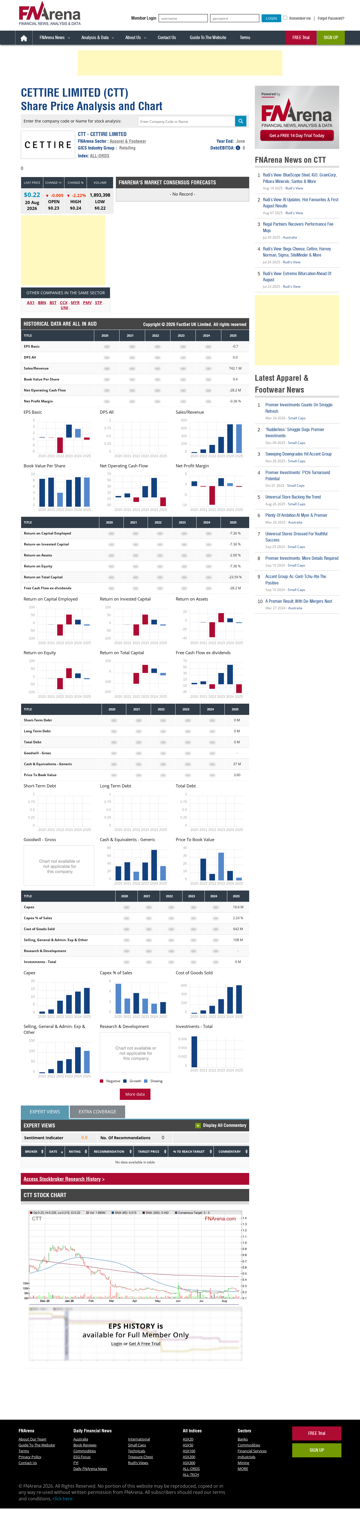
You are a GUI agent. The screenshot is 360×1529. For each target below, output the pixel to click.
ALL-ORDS (99, 155)
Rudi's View (294, 188)
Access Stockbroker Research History (62, 1179)
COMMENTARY (230, 1151)
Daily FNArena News (90, 1468)
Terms (245, 37)
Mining (243, 1462)
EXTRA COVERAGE (97, 1112)
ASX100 (189, 1450)
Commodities (84, 1450)
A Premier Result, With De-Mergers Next (299, 601)
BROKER (31, 1151)
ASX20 (188, 1439)
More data (135, 1094)
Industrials (246, 1456)
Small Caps (297, 418)
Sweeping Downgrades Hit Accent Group (299, 454)
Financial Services (252, 1450)
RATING (75, 1151)
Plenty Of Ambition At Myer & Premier (296, 515)
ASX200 (189, 1456)
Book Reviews (84, 1445)
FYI (75, 1462)
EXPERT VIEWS (45, 1112)
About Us (133, 37)
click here (63, 1499)
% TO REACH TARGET (188, 1151)
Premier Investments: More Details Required (302, 558)
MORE (243, 1468)
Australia (290, 237)
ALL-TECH (191, 1474)
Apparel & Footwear (128, 141)
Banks (243, 1439)
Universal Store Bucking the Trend (293, 497)
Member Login (143, 18)
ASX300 (189, 1462)
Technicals (136, 1450)
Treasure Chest (140, 1456)
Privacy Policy (30, 1456)
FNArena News (52, 37)
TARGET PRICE (148, 1151)
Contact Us (167, 37)
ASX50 (188, 1445)
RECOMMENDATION (109, 1151)
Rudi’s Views (138, 1462)
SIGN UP (331, 37)
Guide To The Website (208, 37)
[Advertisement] (180, 63)
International (139, 1439)
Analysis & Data (95, 37)
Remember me (300, 18)
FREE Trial (301, 37)
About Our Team (32, 1439)
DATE (53, 1151)
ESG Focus (82, 1456)
